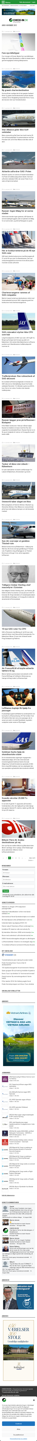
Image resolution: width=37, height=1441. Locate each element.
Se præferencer (18, 1435)
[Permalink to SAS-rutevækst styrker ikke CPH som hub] (18, 329)
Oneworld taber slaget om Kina (16, 501)
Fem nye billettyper (11, 53)
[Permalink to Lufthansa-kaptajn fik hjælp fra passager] (18, 705)
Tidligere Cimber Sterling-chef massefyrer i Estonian (16, 586)
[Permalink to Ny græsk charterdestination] (18, 87)
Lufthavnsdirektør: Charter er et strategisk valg (17, 942)
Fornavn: (5, 869)
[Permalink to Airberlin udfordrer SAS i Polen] (18, 169)
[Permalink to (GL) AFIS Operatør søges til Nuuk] (5, 1104)
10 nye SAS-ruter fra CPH (14, 629)
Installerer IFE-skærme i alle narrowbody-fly (16, 929)
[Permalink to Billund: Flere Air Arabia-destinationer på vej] (18, 837)
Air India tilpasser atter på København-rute (15, 920)
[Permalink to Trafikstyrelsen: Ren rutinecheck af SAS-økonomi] (18, 373)
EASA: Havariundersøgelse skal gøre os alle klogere (18, 938)
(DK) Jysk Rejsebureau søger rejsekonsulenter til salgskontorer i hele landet (22, 1124)
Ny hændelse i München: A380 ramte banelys (16, 932)
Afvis (18, 1429)
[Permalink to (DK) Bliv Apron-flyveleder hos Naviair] (5, 1191)
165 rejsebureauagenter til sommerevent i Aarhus (18, 967)
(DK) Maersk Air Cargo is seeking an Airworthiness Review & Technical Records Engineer (20, 1149)
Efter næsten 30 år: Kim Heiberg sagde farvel (16, 981)
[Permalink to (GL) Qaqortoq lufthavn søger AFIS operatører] (5, 1089)
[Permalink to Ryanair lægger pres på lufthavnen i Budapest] (18, 417)
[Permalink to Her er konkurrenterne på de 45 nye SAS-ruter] (18, 248)
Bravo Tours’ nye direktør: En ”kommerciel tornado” (18, 973)
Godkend (18, 1424)
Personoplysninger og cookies (18, 1438)
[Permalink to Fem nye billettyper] (18, 50)
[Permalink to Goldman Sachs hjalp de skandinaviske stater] (18, 749)
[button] (34, 1400)
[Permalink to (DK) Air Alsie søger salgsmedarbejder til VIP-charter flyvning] (5, 1119)
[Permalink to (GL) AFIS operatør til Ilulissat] (5, 1112)
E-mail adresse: (7, 883)
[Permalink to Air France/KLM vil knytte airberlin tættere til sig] (18, 665)
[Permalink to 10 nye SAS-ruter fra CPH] (18, 626)
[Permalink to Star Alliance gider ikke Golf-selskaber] (18, 127)
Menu (7, 2)
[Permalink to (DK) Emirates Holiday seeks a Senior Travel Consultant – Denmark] (5, 1145)
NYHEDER (17, 31)
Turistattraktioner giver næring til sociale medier (17, 960)
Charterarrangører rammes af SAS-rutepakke (16, 293)
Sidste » (30, 860)
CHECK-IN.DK (14, 1228)
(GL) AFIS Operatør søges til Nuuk (20, 1099)
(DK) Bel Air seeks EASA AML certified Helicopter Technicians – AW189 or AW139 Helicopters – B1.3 (21, 1133)
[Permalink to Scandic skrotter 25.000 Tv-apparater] (18, 795)
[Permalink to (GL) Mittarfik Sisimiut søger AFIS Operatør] (5, 1097)
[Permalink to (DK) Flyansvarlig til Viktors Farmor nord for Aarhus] (5, 1082)
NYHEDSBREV (23, 5)
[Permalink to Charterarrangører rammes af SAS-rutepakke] (18, 290)
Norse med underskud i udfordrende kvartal (16, 935)
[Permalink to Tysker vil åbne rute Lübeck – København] (18, 461)
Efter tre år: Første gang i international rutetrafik (15, 1257)
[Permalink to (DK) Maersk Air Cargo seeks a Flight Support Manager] (5, 1176)
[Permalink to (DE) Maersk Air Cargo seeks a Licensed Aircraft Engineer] (5, 1169)
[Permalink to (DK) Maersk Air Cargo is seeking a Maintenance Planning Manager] (5, 1161)
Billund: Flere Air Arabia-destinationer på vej (13, 841)
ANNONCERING (14, 5)
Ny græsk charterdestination (15, 90)
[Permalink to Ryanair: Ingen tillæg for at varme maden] (18, 208)
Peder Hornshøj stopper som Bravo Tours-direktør (18, 984)
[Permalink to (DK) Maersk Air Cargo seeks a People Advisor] (5, 1184)
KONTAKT (32, 5)
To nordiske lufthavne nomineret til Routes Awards (18, 945)
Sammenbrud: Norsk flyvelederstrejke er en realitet (18, 916)
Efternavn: (5, 876)
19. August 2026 (27, 1217)
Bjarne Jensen (14, 1220)
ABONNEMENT (6, 5)
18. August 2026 (21, 1225)
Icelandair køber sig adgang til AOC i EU (14, 923)
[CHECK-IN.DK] (18, 20)
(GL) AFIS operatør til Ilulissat (18, 1107)
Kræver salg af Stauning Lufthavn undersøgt (16, 926)
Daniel (12, 1206)
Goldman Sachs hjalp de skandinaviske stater (13, 753)
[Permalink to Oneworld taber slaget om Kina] (18, 499)
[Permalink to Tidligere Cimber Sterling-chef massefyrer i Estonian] (18, 582)
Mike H (12, 1262)
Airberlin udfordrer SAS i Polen (16, 171)
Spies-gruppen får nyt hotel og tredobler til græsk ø (18, 970)
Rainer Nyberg (14, 1246)
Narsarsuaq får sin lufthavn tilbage (12, 1217)
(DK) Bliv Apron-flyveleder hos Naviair (21, 1186)
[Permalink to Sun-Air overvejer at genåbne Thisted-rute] (18, 538)
